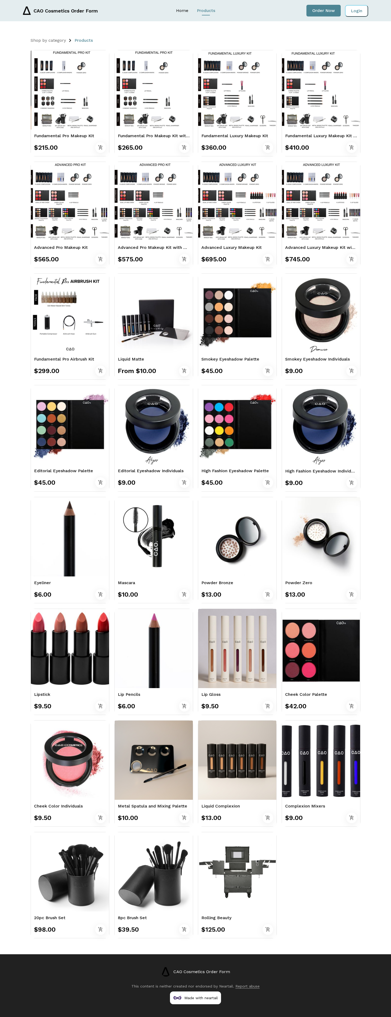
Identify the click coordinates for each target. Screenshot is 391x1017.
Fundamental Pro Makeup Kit (64, 135)
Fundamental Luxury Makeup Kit (234, 135)
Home (182, 10)
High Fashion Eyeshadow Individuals (322, 471)
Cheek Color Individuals (58, 806)
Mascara (126, 582)
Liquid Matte (131, 359)
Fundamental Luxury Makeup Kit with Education (334, 135)
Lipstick (42, 694)
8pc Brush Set (132, 917)
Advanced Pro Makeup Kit (61, 247)
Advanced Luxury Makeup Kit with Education (331, 247)
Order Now (323, 10)
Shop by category (48, 40)
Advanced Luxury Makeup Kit (231, 247)
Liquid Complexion (220, 806)
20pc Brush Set (49, 917)
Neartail (226, 986)
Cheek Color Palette (306, 694)
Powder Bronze (217, 582)
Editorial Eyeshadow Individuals (151, 470)
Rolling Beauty (216, 917)
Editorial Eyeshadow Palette (63, 470)
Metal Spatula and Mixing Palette (152, 806)
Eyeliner (42, 582)
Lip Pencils (129, 694)
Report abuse (247, 986)
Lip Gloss (211, 694)
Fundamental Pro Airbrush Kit (64, 359)
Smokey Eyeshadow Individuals (317, 359)
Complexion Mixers (305, 806)
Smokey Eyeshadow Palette (230, 359)
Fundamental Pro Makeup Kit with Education (164, 135)
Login (356, 10)
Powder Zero (298, 582)
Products (206, 10)
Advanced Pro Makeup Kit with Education (161, 247)
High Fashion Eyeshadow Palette (235, 470)
